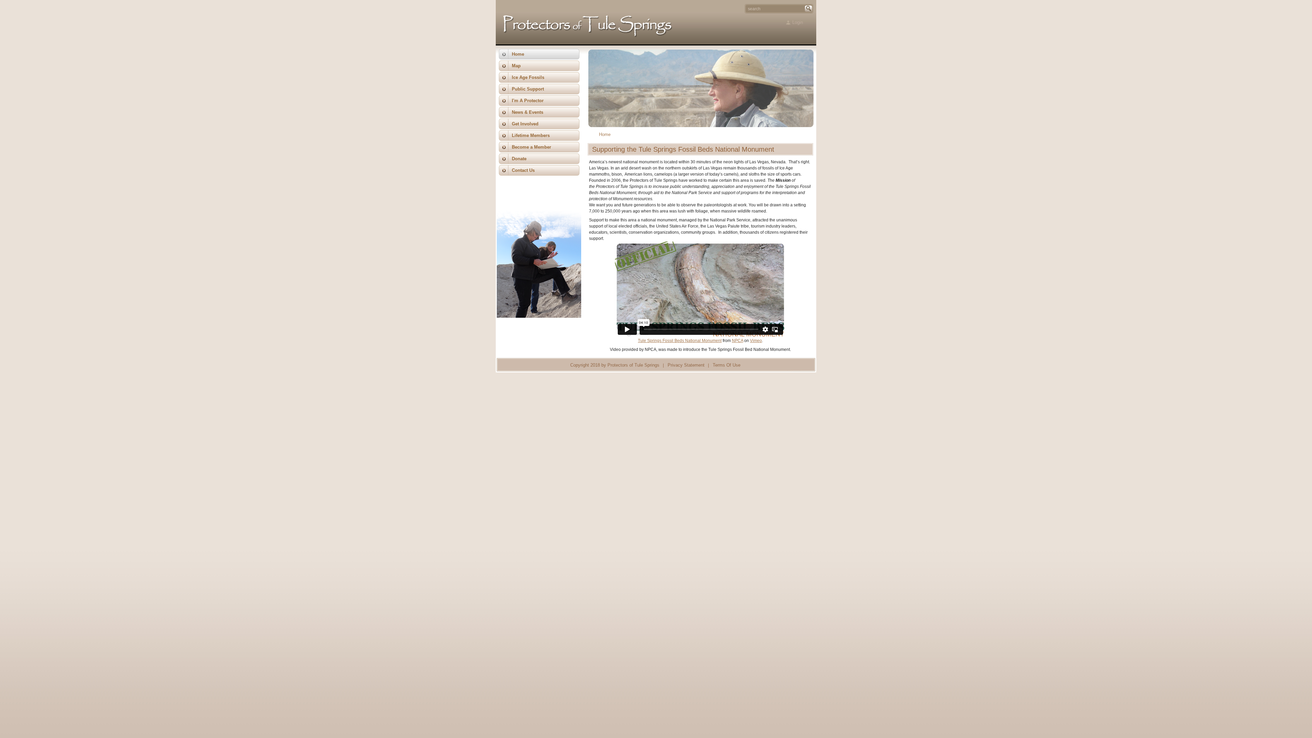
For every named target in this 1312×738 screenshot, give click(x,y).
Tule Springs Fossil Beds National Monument (680, 340)
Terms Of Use (726, 365)
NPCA (737, 340)
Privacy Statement (686, 365)
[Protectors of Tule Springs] (588, 38)
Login (797, 22)
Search (808, 9)
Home (605, 134)
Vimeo (756, 340)
